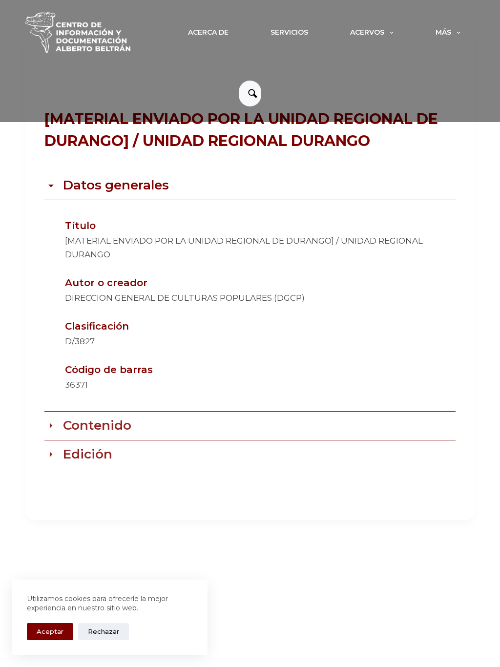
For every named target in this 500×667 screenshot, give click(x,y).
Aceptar (50, 631)
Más (443, 32)
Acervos (367, 32)
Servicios (289, 32)
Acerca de (208, 32)
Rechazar (103, 631)
